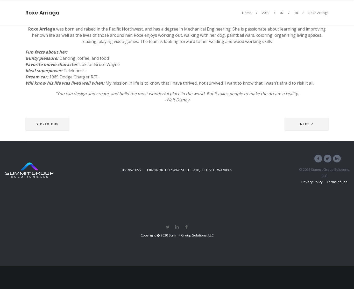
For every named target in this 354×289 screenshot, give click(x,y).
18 (296, 12)
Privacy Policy (312, 182)
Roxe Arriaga (42, 12)
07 (282, 12)
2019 (265, 12)
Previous (49, 124)
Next (304, 124)
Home (246, 12)
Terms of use (337, 182)
